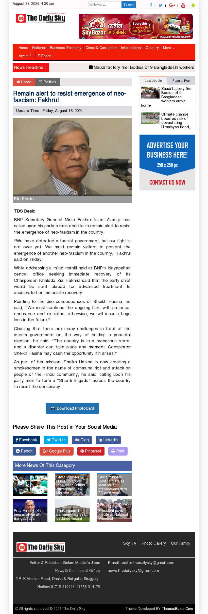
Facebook (27, 440)
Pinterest (92, 451)
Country (152, 48)
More (167, 48)
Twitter (58, 440)
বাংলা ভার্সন (26, 56)
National (39, 48)
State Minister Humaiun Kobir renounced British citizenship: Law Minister (70, 485)
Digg (84, 440)
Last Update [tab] (153, 81)
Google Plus (59, 451)
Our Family (180, 543)
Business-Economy (65, 48)
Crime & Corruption (101, 48)
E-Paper (44, 56)
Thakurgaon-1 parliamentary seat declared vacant (71, 515)
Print (120, 451)
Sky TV (129, 543)
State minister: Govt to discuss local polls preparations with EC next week (112, 485)
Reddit (26, 451)
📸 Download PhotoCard (72, 408)
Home (23, 48)
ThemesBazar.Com (177, 609)
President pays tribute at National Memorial (113, 515)
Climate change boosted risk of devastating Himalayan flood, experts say (165, 122)
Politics (49, 82)
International (131, 48)
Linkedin (110, 440)
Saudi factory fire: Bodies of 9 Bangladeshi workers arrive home (167, 97)
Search (128, 4)
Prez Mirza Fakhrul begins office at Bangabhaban (29, 515)
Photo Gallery (154, 543)
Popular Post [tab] (181, 81)
